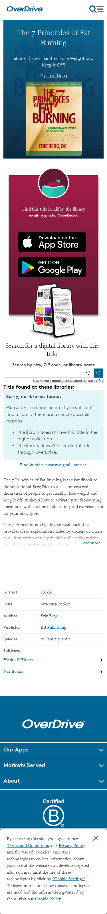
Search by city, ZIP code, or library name (53, 364)
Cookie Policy (47, 899)
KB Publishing (53, 628)
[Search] (98, 373)
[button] (53, 750)
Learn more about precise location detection (68, 380)
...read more (89, 543)
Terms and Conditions (28, 846)
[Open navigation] (96, 9)
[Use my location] (87, 373)
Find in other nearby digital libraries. (53, 465)
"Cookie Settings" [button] (68, 879)
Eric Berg (57, 75)
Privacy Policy (71, 846)
